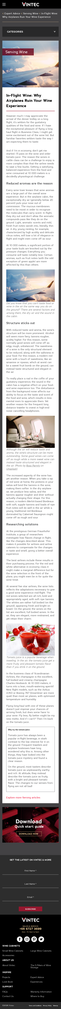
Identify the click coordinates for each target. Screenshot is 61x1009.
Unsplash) (11, 468)
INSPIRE (6, 972)
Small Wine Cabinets (12, 951)
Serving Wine (30, 13)
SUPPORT (7, 986)
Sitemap (55, 1005)
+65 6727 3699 (30, 928)
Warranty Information (41, 992)
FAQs (5, 992)
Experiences (36, 982)
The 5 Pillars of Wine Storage (40, 966)
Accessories (8, 955)
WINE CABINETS (11, 945)
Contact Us (8, 996)
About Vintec (8, 965)
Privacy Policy (47, 1005)
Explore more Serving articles (23, 797)
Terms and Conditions (35, 1005)
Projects (6, 977)
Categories (31, 31)
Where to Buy (37, 996)
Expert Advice (12, 13)
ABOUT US (8, 960)
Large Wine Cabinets (40, 951)
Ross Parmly (33, 465)
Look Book (7, 982)
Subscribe (30, 909)
